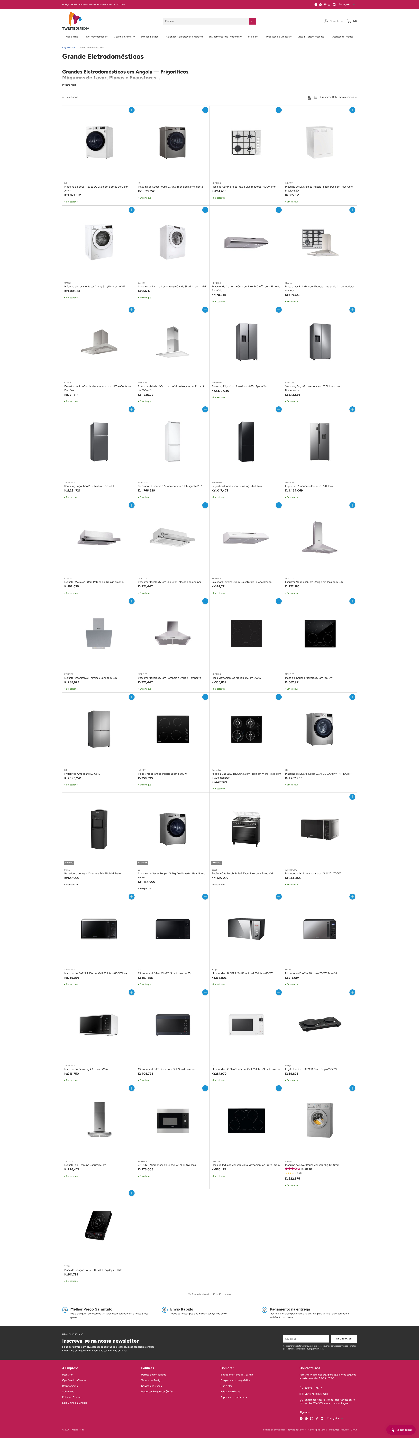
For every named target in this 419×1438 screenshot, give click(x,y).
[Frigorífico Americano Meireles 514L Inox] (320, 442)
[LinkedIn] (334, 5)
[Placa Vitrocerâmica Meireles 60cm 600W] (246, 633)
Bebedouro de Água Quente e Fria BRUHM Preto (92, 873)
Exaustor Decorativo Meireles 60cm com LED (90, 677)
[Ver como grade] (310, 97)
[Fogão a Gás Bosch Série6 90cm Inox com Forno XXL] (246, 829)
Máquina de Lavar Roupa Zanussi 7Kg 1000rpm (312, 1164)
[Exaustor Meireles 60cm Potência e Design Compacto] (173, 633)
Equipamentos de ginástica (235, 1380)
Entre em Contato (72, 1397)
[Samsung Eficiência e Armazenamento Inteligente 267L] (173, 442)
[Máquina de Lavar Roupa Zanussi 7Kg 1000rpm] (320, 1120)
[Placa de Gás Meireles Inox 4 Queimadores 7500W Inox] (246, 142)
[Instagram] (325, 5)
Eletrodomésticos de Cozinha (236, 1374)
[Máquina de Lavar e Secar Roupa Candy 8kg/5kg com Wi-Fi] (173, 242)
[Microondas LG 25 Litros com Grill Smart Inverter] (173, 1025)
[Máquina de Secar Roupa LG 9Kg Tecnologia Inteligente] (173, 142)
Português (344, 4)
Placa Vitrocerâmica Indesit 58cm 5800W (162, 773)
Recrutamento (70, 1385)
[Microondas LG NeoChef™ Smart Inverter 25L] (173, 929)
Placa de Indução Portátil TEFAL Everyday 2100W (92, 1270)
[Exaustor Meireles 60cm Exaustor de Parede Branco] (246, 537)
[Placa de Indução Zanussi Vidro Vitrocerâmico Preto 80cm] (246, 1120)
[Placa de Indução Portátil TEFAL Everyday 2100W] (99, 1225)
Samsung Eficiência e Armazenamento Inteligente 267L (170, 486)
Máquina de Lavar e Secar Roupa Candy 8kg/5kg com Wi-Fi (172, 286)
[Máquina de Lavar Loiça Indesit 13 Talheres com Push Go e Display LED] (320, 142)
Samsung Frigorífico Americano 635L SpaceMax (240, 386)
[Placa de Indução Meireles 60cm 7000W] (320, 633)
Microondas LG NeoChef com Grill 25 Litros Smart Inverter (246, 1069)
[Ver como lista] (316, 97)
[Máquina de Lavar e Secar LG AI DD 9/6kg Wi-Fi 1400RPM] (320, 729)
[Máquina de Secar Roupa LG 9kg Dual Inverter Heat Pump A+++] (173, 829)
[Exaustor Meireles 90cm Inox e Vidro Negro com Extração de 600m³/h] (173, 342)
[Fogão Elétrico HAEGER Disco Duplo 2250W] (320, 1025)
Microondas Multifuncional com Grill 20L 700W (313, 873)
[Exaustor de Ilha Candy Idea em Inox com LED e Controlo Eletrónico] (99, 342)
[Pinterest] (320, 5)
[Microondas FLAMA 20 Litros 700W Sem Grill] (320, 929)
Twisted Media (77, 1429)
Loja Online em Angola (74, 1402)
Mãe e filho (226, 1385)
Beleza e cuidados (230, 1391)
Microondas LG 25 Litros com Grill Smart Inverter (166, 1069)
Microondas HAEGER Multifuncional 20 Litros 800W (242, 973)
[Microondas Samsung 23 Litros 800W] (99, 1025)
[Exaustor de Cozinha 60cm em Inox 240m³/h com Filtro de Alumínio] (246, 242)
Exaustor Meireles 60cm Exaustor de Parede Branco (242, 581)
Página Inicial (68, 47)
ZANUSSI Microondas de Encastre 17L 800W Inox (167, 1164)
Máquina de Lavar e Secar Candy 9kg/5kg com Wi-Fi (94, 286)
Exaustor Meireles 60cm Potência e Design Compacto (169, 677)
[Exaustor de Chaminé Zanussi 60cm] (99, 1120)
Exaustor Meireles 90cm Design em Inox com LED (314, 581)
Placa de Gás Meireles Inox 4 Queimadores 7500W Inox (244, 186)
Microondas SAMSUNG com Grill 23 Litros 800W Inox (95, 973)
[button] (293, 1168)
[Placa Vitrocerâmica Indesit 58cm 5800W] (173, 729)
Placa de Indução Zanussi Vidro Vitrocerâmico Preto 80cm (246, 1164)
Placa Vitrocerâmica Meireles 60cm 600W (236, 677)
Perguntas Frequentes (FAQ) (157, 1391)
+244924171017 (313, 1387)
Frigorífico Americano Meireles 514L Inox (309, 486)
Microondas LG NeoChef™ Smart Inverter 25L (165, 973)
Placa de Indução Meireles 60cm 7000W (309, 677)
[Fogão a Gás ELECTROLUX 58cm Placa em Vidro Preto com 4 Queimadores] (246, 729)
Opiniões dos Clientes (74, 1380)
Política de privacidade (153, 1374)
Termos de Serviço (151, 1380)
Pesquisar (67, 1374)
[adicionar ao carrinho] (132, 110)
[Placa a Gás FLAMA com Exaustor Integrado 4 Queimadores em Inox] (320, 242)
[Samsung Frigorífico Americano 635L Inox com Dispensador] (320, 342)
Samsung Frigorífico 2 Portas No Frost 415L (89, 486)
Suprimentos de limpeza (233, 1397)
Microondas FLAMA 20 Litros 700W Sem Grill (311, 973)
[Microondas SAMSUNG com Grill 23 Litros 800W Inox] (99, 929)
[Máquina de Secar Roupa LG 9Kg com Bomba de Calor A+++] (99, 142)
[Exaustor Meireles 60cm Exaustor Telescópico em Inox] (173, 537)
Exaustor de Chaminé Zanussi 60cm (85, 1164)
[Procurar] (252, 21)
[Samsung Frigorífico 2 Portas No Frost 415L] (99, 442)
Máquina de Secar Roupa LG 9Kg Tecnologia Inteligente (170, 186)
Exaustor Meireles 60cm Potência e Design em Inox (94, 581)
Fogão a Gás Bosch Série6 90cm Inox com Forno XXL (242, 873)
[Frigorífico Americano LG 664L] (99, 729)
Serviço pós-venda (151, 1385)
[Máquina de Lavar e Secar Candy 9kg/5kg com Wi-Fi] (99, 242)
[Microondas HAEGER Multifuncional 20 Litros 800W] (246, 929)
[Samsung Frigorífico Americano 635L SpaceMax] (246, 342)
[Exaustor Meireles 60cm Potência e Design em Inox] (99, 537)
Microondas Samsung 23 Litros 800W (86, 1069)
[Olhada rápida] (132, 117)
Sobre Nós (68, 1391)
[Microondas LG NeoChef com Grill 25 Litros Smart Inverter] (246, 1025)
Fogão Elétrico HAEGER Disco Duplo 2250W (311, 1069)
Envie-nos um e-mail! (316, 1393)
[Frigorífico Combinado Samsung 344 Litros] (246, 442)
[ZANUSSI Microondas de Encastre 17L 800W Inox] (173, 1120)
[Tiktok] (329, 5)
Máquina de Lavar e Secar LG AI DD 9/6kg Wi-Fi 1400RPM (319, 773)
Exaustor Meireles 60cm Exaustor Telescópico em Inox (169, 581)
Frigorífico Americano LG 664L (82, 773)
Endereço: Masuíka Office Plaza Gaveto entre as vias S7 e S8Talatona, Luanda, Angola (330, 1401)
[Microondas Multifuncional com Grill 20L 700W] (320, 829)
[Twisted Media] (75, 21)
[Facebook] (316, 5)
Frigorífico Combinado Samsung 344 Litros (237, 486)
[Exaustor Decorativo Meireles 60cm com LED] (99, 633)
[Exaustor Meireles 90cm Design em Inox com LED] (320, 537)
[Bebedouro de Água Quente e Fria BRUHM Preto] (99, 829)
